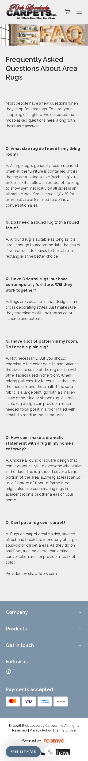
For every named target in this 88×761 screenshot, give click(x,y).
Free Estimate (23, 751)
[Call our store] (50, 751)
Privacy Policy (41, 730)
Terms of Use (65, 730)
